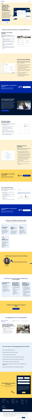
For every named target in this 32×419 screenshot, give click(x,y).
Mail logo (5, 407)
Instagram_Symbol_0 (4, 407)
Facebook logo (3, 407)
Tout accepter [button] (23, 417)
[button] (1, 263)
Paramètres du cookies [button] (19, 417)
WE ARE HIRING (22, 403)
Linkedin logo (2, 407)
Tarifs (26, 401)
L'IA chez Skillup (3, 402)
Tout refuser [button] (27, 417)
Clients (21, 401)
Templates (13, 401)
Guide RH (17, 401)
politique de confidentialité (10, 411)
